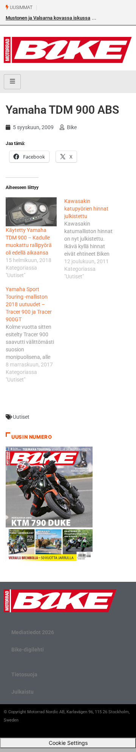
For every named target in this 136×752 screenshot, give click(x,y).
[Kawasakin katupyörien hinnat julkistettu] (93, 238)
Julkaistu (22, 692)
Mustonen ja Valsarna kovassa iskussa (48, 18)
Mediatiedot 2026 (32, 632)
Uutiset (21, 417)
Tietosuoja (24, 674)
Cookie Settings (68, 743)
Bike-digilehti (27, 650)
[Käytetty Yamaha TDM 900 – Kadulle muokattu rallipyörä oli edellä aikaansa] (31, 211)
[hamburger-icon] (12, 81)
